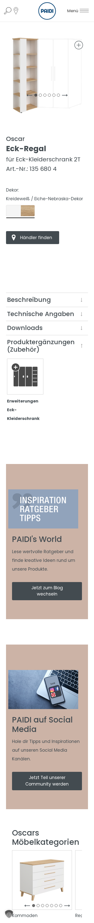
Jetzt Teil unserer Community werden (47, 781)
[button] (9, 914)
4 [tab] (50, 96)
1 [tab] (36, 96)
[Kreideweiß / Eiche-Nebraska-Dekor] (20, 210)
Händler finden (36, 238)
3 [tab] (45, 96)
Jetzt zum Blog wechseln (47, 591)
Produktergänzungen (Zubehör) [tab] (41, 346)
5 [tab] (54, 96)
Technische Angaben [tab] (40, 314)
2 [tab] (41, 96)
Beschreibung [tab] (29, 299)
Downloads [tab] (25, 328)
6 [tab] (59, 96)
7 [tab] (61, 906)
